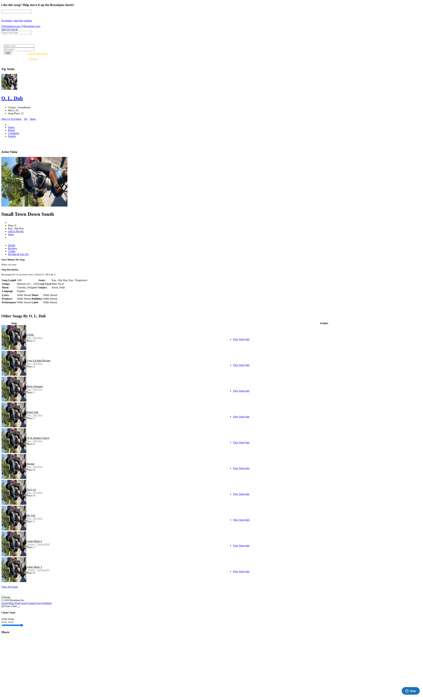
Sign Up (33, 59)
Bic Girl (31, 515)
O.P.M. (30, 334)
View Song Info (241, 339)
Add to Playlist (15, 231)
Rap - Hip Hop (34, 337)
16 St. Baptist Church (38, 438)
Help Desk (14, 603)
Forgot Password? (38, 53)
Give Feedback (44, 603)
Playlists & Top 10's (18, 254)
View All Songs (9, 586)
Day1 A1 (31, 489)
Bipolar (30, 463)
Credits (11, 251)
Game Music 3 (34, 567)
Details (11, 245)
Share (33, 119)
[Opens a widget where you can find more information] (411, 691)
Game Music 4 (34, 541)
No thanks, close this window (16, 20)
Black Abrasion (35, 386)
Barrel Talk (32, 412)
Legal (23, 603)
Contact (31, 603)
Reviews (12, 248)
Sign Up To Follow (11, 119)
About (4, 603)
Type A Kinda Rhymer (38, 360)
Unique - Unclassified (38, 544)
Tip (25, 119)
